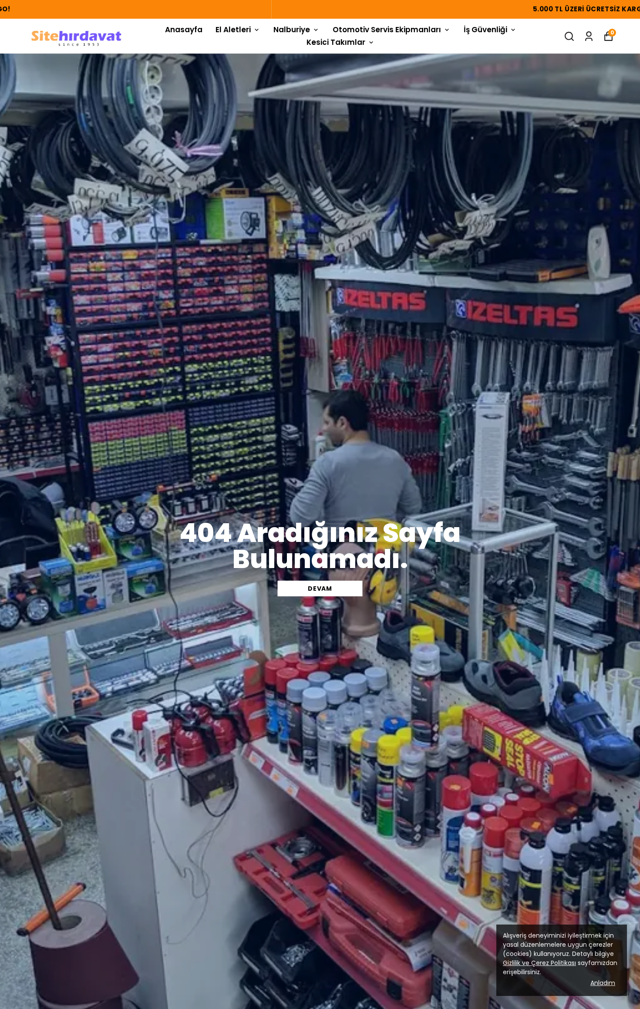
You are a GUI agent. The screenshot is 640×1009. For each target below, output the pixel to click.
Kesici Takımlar (336, 42)
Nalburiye (291, 29)
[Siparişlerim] (588, 36)
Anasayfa (183, 29)
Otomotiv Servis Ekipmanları (387, 29)
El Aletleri (233, 29)
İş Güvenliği (485, 29)
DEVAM (320, 588)
